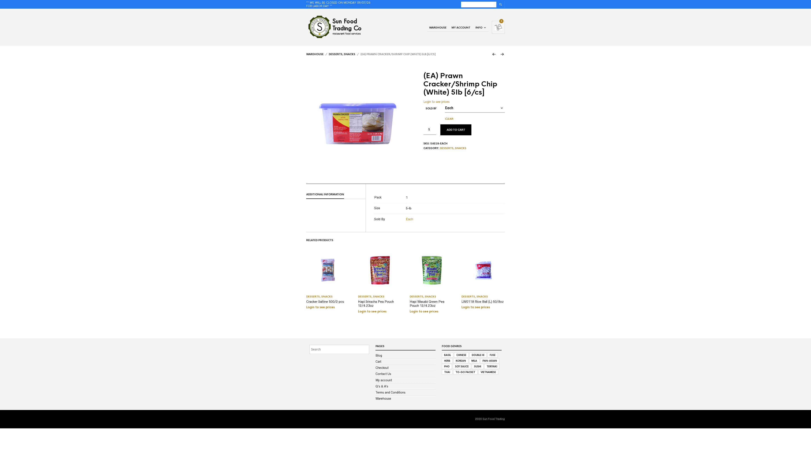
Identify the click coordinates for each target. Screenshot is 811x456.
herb (447, 360)
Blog (379, 355)
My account (461, 27)
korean (461, 360)
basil (447, 355)
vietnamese (488, 372)
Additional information (325, 194)
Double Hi (478, 355)
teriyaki (492, 366)
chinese (461, 355)
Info (478, 27)
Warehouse (437, 27)
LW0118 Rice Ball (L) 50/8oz (482, 301)
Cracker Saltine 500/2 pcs (325, 301)
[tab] (336, 194)
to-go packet (465, 372)
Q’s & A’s (382, 386)
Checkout (382, 367)
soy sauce (462, 366)
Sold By (431, 108)
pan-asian (490, 360)
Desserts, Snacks (342, 54)
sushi (477, 366)
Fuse (492, 355)
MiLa (474, 360)
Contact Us (383, 374)
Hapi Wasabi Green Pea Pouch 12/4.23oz (427, 304)
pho (447, 366)
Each (409, 219)
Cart (378, 361)
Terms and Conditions (391, 392)
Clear (449, 119)
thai (447, 372)
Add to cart (456, 130)
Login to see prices (436, 101)
